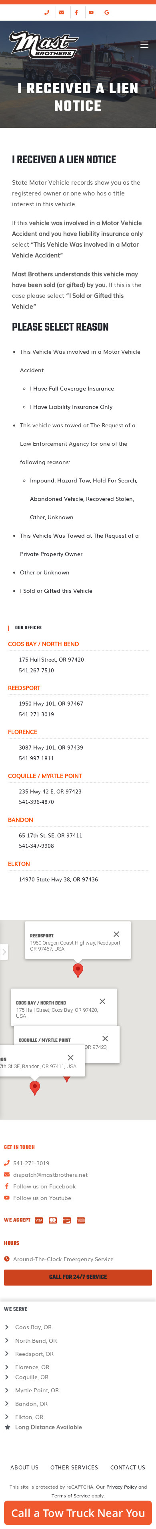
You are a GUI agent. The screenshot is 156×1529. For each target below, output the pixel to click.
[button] (78, 970)
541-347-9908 (36, 845)
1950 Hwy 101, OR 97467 (51, 703)
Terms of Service (71, 1495)
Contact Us (128, 1467)
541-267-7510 (36, 670)
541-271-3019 (36, 714)
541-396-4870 (36, 801)
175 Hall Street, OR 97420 (51, 659)
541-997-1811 (36, 758)
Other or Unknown (45, 572)
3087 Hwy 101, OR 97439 (51, 747)
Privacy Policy (121, 1486)
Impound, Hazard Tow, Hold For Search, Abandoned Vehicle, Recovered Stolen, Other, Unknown (83, 498)
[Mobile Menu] (144, 44)
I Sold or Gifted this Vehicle (56, 590)
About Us (24, 1467)
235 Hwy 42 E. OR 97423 (50, 791)
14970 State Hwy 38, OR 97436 (58, 879)
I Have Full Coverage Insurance (72, 388)
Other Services (74, 1467)
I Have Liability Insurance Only (71, 407)
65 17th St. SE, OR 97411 (50, 835)
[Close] (102, 1001)
